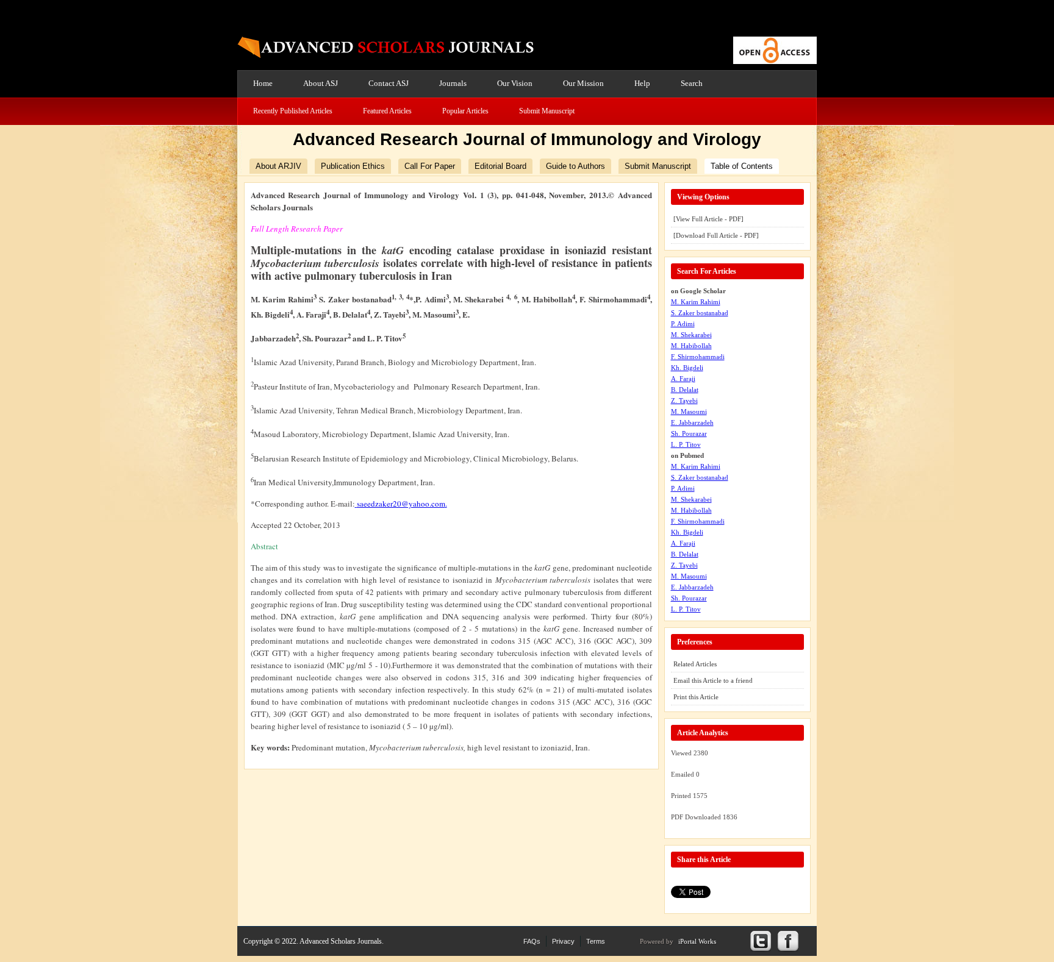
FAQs (531, 941)
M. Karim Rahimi (695, 301)
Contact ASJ (388, 83)
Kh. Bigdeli (687, 367)
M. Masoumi (689, 411)
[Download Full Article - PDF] (716, 235)
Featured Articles (387, 111)
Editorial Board (500, 166)
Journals (453, 83)
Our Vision (514, 83)
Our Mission (583, 83)
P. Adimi (683, 323)
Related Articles (695, 664)
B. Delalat (684, 389)
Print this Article (696, 696)
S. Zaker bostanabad (699, 312)
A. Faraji (683, 378)
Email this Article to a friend (713, 680)
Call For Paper (429, 166)
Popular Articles (465, 111)
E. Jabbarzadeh (692, 422)
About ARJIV (278, 166)
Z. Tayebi (684, 400)
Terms (595, 941)
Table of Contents (742, 166)
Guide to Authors (575, 166)
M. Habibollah (691, 345)
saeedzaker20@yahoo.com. (402, 503)
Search (692, 83)
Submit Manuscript (547, 111)
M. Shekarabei (691, 334)
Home (263, 83)
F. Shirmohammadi (698, 356)
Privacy (563, 941)
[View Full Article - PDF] (708, 219)
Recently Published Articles (292, 111)
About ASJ (320, 83)
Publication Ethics (353, 166)
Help (642, 83)
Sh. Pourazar (689, 433)
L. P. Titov (686, 444)
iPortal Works (697, 941)
